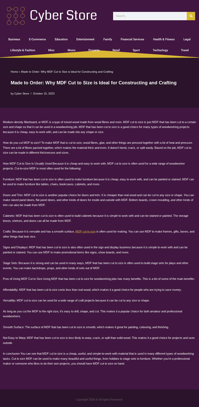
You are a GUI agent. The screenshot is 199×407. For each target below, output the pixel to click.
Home (14, 71)
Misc (51, 50)
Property (94, 50)
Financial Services (132, 39)
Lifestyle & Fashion (22, 50)
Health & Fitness (164, 39)
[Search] (191, 16)
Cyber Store (21, 93)
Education (61, 39)
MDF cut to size (85, 231)
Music (72, 50)
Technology (160, 50)
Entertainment (85, 39)
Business (14, 39)
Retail (116, 50)
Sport (136, 50)
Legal (187, 39)
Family (107, 39)
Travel (185, 50)
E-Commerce (37, 39)
